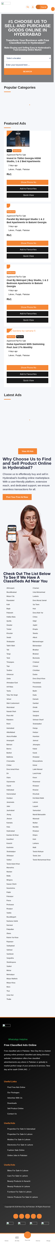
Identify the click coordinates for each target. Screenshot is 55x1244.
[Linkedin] (27, 1216)
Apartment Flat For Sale (16, 155)
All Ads (17, 1240)
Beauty (27, 112)
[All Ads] (17, 1237)
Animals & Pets (11, 113)
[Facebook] (15, 1216)
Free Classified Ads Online (20, 1045)
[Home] (6, 1237)
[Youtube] (33, 1216)
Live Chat (28, 7)
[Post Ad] (27, 1235)
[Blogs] (48, 1237)
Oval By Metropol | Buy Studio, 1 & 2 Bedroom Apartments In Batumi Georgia (27, 283)
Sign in (33, 7)
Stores (38, 1240)
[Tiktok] (39, 1216)
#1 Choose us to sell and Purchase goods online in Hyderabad (28, 28)
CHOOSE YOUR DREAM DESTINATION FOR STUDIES (14, 418)
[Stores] (38, 1237)
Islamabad (13, 428)
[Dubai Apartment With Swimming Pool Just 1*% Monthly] (21, 331)
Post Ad (27, 1240)
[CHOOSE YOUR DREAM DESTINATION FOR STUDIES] (15, 403)
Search (27, 71)
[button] (53, 9)
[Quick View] (15, 437)
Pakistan (26, 169)
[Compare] (22, 437)
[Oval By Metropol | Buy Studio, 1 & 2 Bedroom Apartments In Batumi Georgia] (8, 267)
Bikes (44, 112)
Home (6, 1240)
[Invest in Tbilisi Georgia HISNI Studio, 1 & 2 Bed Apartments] (18, 139)
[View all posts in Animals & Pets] (11, 104)
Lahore (11, 169)
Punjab (18, 169)
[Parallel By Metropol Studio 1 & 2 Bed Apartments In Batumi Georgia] (8, 206)
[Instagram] (21, 1216)
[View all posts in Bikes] (44, 104)
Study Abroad (13, 412)
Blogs (48, 1240)
